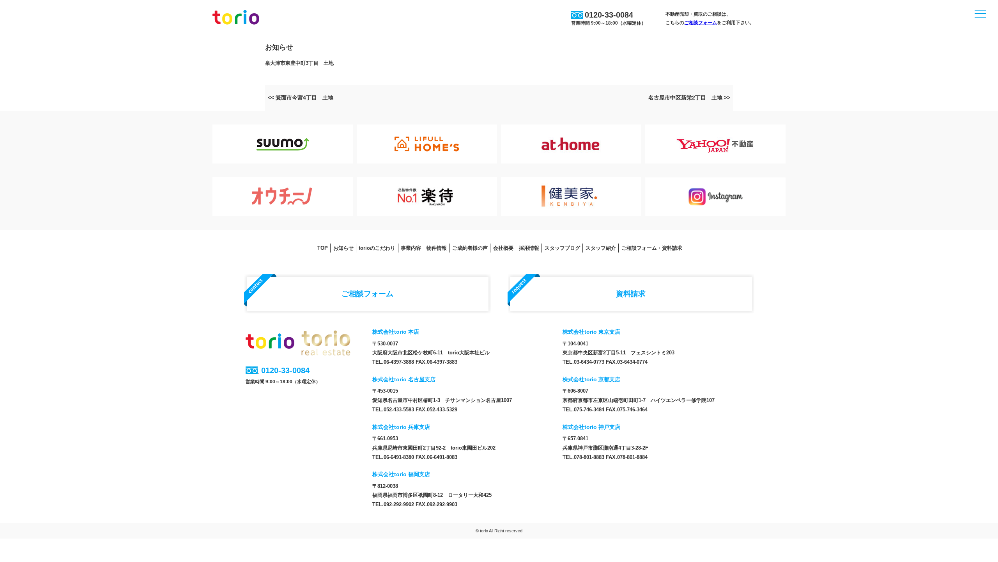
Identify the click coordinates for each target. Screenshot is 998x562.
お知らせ (343, 248)
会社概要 (503, 248)
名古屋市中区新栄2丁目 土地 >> (689, 97)
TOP (322, 248)
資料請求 (631, 293)
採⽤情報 (529, 248)
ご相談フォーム (700, 22)
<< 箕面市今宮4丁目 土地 (300, 97)
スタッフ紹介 (601, 248)
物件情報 (436, 248)
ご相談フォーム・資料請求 (651, 248)
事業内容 (411, 248)
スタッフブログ (562, 248)
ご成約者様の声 (470, 248)
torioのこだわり (377, 248)
